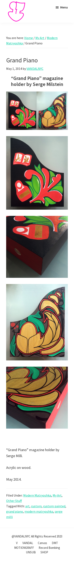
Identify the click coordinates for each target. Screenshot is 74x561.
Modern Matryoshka (37, 495)
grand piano (14, 511)
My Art (57, 495)
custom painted (54, 506)
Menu (64, 7)
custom (36, 506)
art (27, 506)
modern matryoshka (38, 511)
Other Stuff (14, 501)
